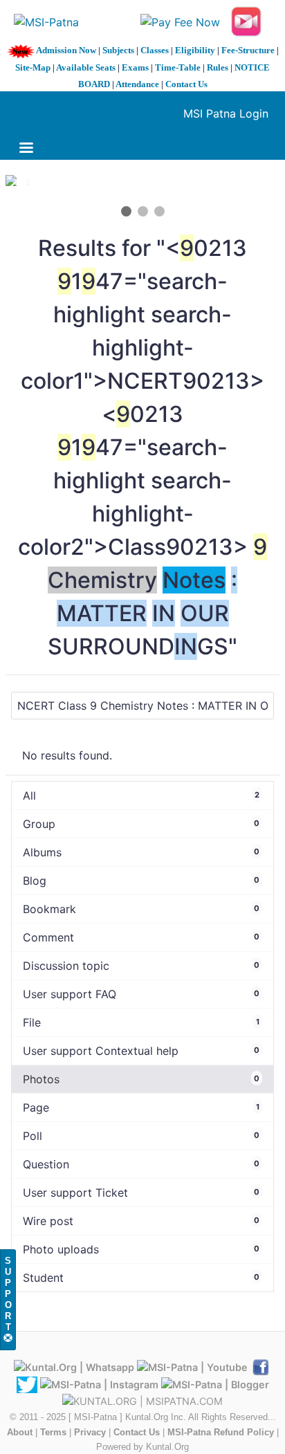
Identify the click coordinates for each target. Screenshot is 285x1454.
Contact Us (186, 84)
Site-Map (32, 67)
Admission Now (66, 50)
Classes (154, 50)
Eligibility (195, 50)
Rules (217, 67)
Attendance (137, 84)
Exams (135, 67)
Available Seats (86, 67)
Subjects (118, 50)
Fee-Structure (248, 50)
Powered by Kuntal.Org (142, 1447)
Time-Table (178, 67)
